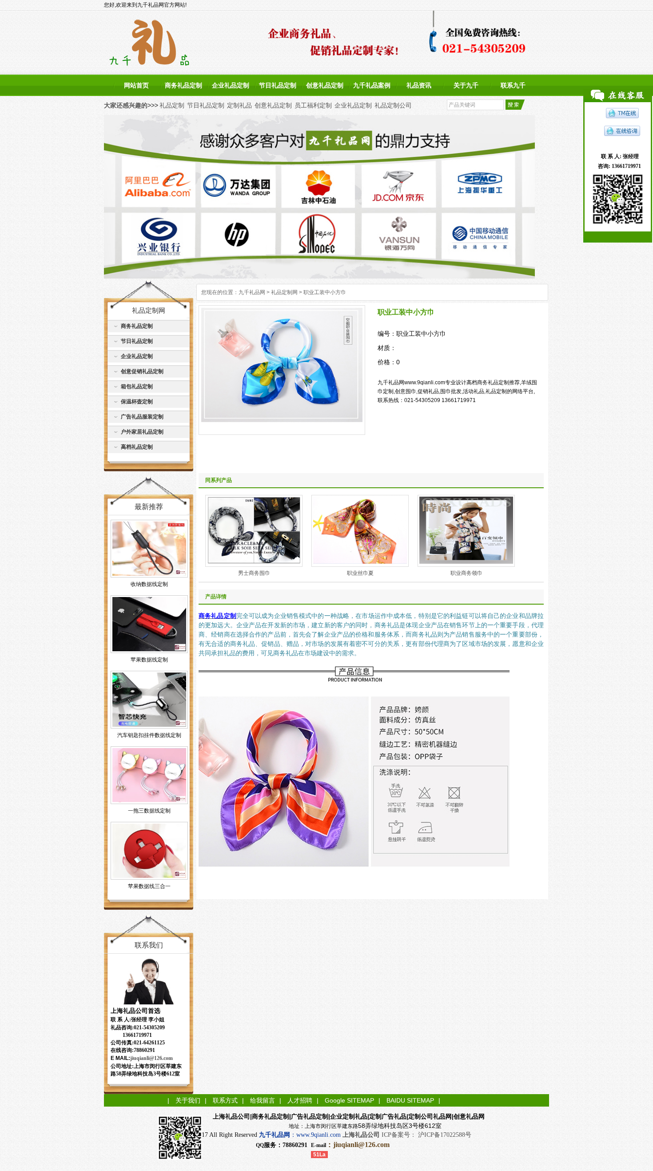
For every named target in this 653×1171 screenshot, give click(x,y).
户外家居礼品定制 (142, 432)
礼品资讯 (418, 85)
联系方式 (225, 1100)
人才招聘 (299, 1100)
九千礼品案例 (371, 85)
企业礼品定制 (230, 85)
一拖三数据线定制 (149, 811)
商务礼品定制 (183, 85)
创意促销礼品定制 (142, 371)
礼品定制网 (284, 292)
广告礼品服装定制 (142, 417)
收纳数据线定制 (149, 584)
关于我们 (187, 1100)
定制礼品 (239, 105)
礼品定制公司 (393, 105)
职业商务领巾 (466, 573)
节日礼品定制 (277, 85)
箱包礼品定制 (137, 386)
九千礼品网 (252, 292)
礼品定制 (171, 105)
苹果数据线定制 (149, 660)
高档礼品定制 (137, 447)
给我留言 (262, 1100)
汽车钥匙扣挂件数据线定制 (149, 735)
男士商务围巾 (254, 573)
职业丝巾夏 (360, 573)
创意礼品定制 (324, 85)
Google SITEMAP (349, 1100)
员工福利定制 (313, 105)
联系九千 (513, 85)
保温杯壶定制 (137, 401)
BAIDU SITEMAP (410, 1100)
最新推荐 (149, 506)
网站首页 (136, 85)
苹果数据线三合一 (149, 886)
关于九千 (466, 85)
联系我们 (149, 945)
